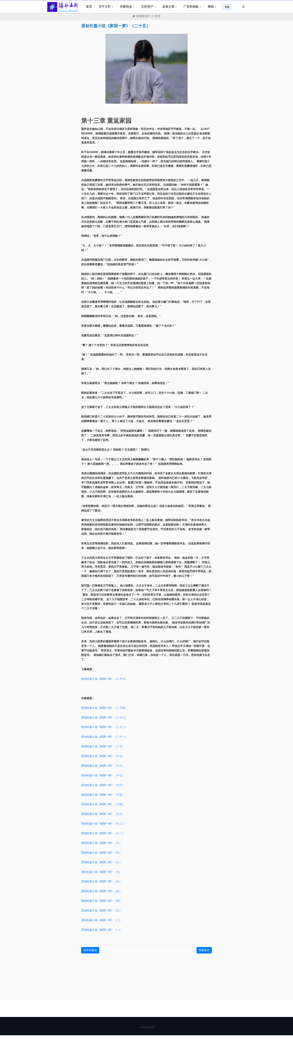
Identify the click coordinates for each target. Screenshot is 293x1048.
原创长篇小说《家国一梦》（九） (101, 852)
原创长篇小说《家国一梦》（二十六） (104, 678)
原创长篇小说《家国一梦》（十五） (103, 794)
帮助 (211, 6)
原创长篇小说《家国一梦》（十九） (103, 756)
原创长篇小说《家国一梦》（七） (101, 872)
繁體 (227, 7)
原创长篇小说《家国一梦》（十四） (103, 804)
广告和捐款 (191, 6)
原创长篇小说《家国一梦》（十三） (103, 813)
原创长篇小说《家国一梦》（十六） (103, 785)
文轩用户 (147, 6)
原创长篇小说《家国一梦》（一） (101, 929)
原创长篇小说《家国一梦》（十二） (103, 823)
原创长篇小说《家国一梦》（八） (101, 862)
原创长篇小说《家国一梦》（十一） (103, 833)
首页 (89, 6)
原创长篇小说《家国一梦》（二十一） (104, 736)
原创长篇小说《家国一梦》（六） (101, 881)
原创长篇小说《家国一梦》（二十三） (104, 717)
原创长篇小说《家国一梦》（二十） (103, 746)
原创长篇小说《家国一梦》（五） (101, 891)
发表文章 (168, 6)
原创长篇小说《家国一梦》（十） (101, 842)
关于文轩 (105, 6)
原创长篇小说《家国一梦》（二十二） (104, 727)
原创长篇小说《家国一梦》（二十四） (104, 707)
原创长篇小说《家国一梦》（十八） (103, 765)
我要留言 (204, 950)
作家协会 (126, 6)
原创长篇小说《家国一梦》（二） (101, 920)
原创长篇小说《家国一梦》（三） (101, 910)
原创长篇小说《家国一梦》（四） (101, 900)
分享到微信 (90, 950)
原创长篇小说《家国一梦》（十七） (103, 775)
